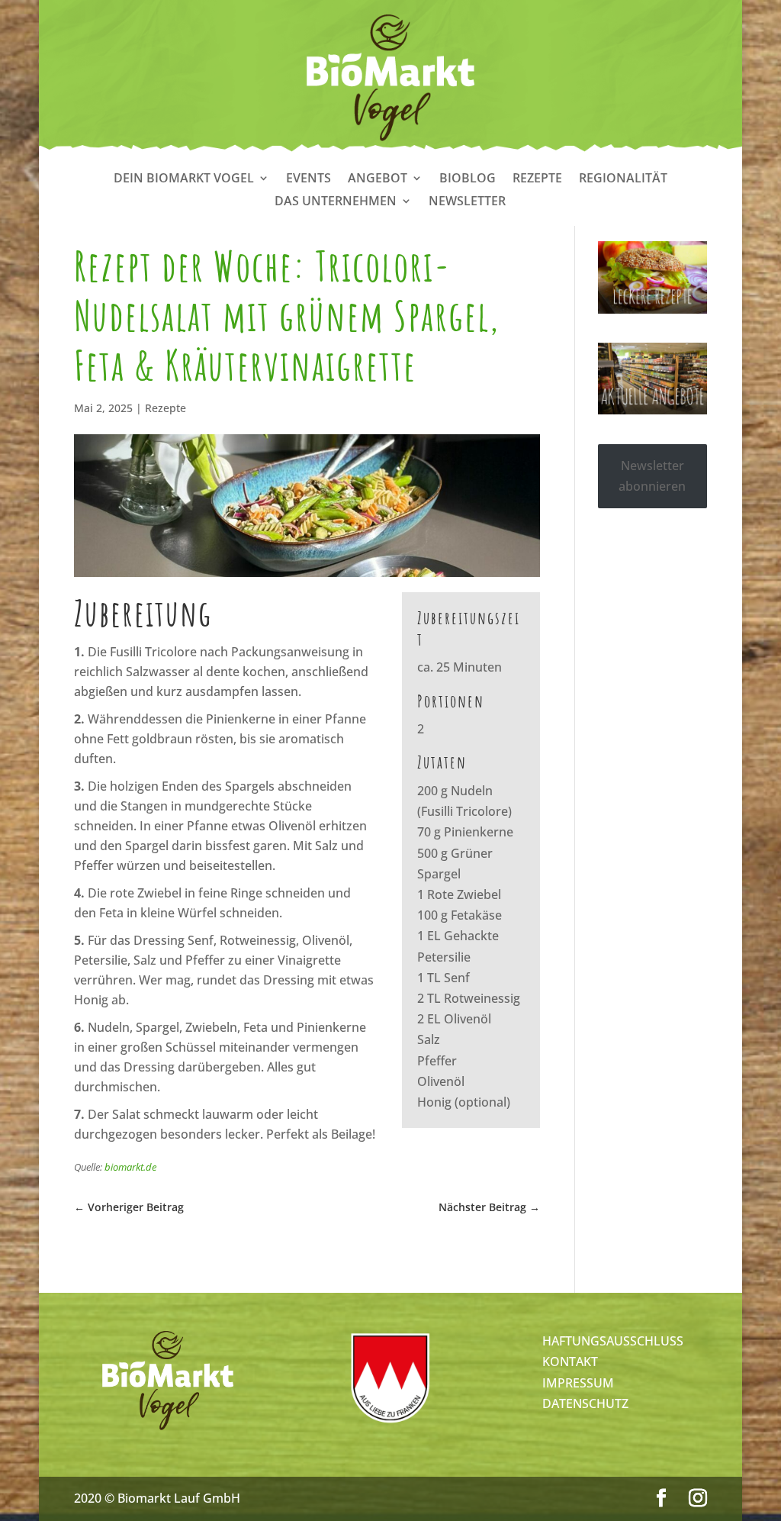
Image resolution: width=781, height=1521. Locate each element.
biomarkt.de (130, 1167)
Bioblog (467, 179)
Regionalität (623, 179)
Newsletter (467, 202)
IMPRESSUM (578, 1382)
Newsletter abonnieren (652, 476)
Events (308, 179)
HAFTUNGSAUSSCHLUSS (612, 1340)
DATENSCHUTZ (585, 1403)
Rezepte (537, 179)
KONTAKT (570, 1361)
